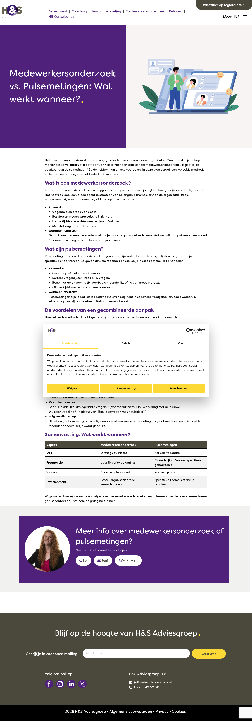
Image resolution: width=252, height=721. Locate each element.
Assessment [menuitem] (58, 11)
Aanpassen (124, 388)
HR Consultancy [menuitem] (61, 16)
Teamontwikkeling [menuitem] (106, 11)
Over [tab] (181, 343)
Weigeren (73, 388)
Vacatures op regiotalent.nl (224, 5)
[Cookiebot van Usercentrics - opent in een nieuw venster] (189, 331)
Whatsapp (130, 560)
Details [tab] (126, 343)
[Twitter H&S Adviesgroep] (82, 684)
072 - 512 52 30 (146, 687)
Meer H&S (231, 16)
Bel (84, 560)
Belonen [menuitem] (175, 11)
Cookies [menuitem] (179, 711)
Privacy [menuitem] (162, 711)
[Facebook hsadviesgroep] (49, 684)
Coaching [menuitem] (79, 11)
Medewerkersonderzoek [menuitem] (145, 11)
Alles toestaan (179, 388)
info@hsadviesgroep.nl (152, 682)
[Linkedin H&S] (71, 684)
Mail (105, 560)
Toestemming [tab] (70, 343)
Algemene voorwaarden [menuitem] (130, 711)
